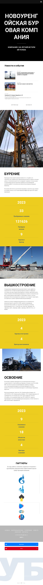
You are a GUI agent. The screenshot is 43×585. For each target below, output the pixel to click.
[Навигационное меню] (41, 1)
